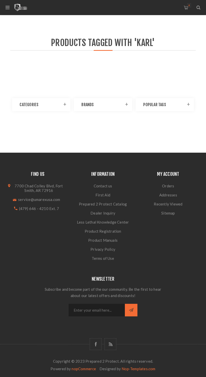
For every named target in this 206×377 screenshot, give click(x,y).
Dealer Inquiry (102, 213)
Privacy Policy (102, 249)
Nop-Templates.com (138, 368)
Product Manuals (103, 240)
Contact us (103, 186)
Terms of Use (103, 258)
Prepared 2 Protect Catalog (103, 204)
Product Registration (103, 231)
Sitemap (168, 213)
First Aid (102, 195)
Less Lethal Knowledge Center (103, 222)
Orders (168, 186)
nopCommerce (84, 368)
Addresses (168, 195)
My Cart (189, 5)
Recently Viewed (168, 204)
